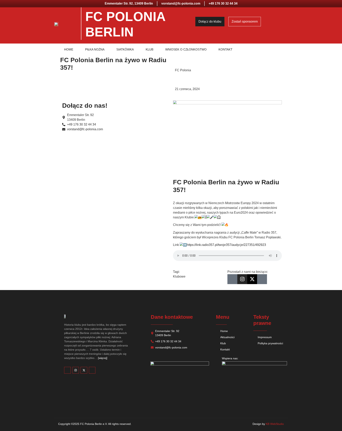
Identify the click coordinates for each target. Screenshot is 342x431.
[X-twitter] (252, 279)
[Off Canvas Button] (287, 23)
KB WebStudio (275, 423)
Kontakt (225, 49)
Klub (149, 49)
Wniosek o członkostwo (186, 49)
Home (68, 49)
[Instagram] (242, 279)
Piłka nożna (94, 49)
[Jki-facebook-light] (232, 279)
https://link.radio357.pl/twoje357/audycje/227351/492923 (226, 244)
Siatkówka (125, 49)
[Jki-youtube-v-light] (262, 279)
